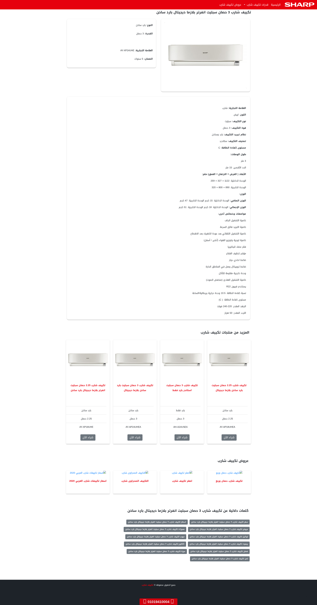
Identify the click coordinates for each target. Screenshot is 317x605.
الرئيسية (276, 4)
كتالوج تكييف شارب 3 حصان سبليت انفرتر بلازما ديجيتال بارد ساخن (155, 544)
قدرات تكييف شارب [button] (257, 4)
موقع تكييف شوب (306, 596)
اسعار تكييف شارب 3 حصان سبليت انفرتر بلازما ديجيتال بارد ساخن (157, 522)
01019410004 (158, 601)
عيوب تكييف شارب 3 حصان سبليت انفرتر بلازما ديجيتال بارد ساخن (156, 536)
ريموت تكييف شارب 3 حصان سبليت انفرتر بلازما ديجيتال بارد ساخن (219, 544)
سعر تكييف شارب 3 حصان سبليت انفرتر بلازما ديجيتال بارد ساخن (219, 522)
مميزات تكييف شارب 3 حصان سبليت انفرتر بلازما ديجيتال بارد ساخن (155, 529)
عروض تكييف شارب (230, 4)
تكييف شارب (147, 585)
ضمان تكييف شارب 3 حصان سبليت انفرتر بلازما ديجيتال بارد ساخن (219, 551)
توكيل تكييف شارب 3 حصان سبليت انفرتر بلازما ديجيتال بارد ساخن (219, 536)
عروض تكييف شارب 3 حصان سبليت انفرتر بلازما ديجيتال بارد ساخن (219, 529)
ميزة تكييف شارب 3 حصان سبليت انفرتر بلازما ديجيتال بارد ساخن (156, 551)
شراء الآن (229, 437)
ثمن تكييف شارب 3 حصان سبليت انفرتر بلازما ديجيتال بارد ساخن (220, 558)
